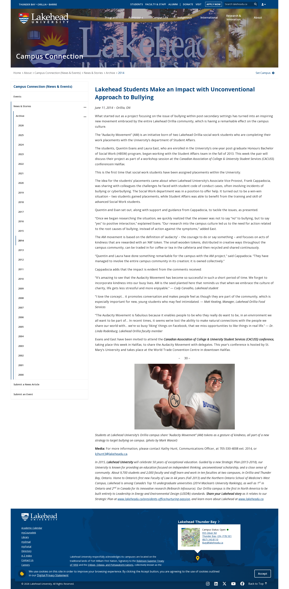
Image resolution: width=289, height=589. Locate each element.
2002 (21, 355)
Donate (188, 4)
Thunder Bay (27, 4)
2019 (21, 192)
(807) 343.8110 (210, 539)
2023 (21, 154)
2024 (21, 144)
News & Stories (93, 73)
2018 (21, 202)
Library (25, 537)
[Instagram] (209, 584)
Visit (199, 4)
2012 (21, 259)
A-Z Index (26, 555)
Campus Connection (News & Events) (58, 73)
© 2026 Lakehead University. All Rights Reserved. (47, 583)
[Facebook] (242, 584)
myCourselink (28, 532)
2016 (21, 221)
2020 (21, 182)
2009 (21, 288)
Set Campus (263, 73)
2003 (21, 346)
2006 (21, 317)
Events (17, 96)
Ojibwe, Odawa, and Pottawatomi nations (110, 564)
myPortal (26, 546)
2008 (21, 298)
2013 (21, 250)
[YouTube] (233, 584)
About (28, 73)
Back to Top (256, 583)
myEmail (26, 541)
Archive (110, 73)
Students (136, 4)
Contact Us (27, 560)
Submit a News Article (26, 384)
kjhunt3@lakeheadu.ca (111, 454)
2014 (121, 73)
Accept (262, 573)
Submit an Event (23, 394)
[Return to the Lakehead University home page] (44, 18)
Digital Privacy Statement (52, 575)
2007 (21, 307)
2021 (21, 173)
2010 (21, 278)
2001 (21, 365)
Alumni (173, 4)
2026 (21, 125)
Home (17, 73)
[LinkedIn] (216, 584)
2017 (21, 211)
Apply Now (214, 4)
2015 (21, 230)
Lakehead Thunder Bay (197, 521)
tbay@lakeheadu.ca (212, 542)
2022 (21, 163)
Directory (26, 551)
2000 (21, 374)
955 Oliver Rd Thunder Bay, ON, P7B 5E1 (217, 534)
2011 (21, 269)
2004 (21, 336)
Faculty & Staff (155, 4)
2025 (21, 135)
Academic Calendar (31, 528)
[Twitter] (224, 584)
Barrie (53, 4)
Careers (25, 564)
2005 (21, 326)
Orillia (42, 4)
